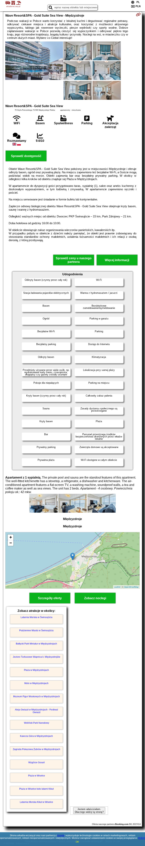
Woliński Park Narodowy (36, 723)
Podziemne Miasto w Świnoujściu (36, 630)
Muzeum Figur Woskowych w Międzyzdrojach (36, 696)
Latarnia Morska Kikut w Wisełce (36, 802)
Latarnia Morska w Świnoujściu (36, 617)
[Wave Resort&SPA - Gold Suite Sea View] (34, 61)
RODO (141, 838)
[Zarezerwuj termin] (138, 14)
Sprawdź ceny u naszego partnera (74, 260)
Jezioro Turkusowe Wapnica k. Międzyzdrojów (36, 657)
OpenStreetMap (131, 586)
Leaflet (117, 586)
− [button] (10, 543)
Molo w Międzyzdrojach (36, 683)
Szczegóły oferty (50, 598)
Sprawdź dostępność (26, 156)
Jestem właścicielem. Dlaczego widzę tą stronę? (89, 810)
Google (61, 835)
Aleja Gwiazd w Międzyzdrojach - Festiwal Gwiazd (36, 711)
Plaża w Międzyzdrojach (36, 670)
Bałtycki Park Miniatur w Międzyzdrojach (36, 643)
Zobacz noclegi (95, 598)
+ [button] (10, 537)
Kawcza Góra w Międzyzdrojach (36, 736)
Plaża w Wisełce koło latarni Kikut (36, 789)
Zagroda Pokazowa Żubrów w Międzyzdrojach (36, 749)
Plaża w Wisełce (36, 775)
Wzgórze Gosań (36, 762)
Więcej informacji (117, 260)
